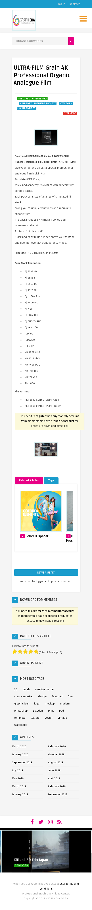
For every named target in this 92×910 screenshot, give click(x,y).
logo (37, 703)
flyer (70, 696)
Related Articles (29, 480)
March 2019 (19, 786)
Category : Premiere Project (38, 103)
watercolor (20, 725)
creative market (44, 689)
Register (74, 4)
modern (65, 703)
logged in (41, 581)
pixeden (38, 710)
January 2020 (20, 754)
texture (35, 718)
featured (57, 696)
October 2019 (56, 754)
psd (61, 710)
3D (15, 689)
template (19, 718)
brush (26, 689)
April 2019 (54, 778)
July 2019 (17, 770)
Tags (51, 480)
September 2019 (22, 762)
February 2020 (57, 746)
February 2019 (57, 786)
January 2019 (20, 794)
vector (48, 718)
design (42, 696)
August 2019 (55, 762)
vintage (62, 718)
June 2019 (54, 770)
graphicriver (21, 703)
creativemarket (23, 696)
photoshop (21, 710)
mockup (50, 703)
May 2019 (18, 778)
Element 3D (21, 865)
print (51, 710)
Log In (61, 4)
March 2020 (19, 746)
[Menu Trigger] (83, 18)
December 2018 (57, 794)
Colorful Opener (36, 536)
